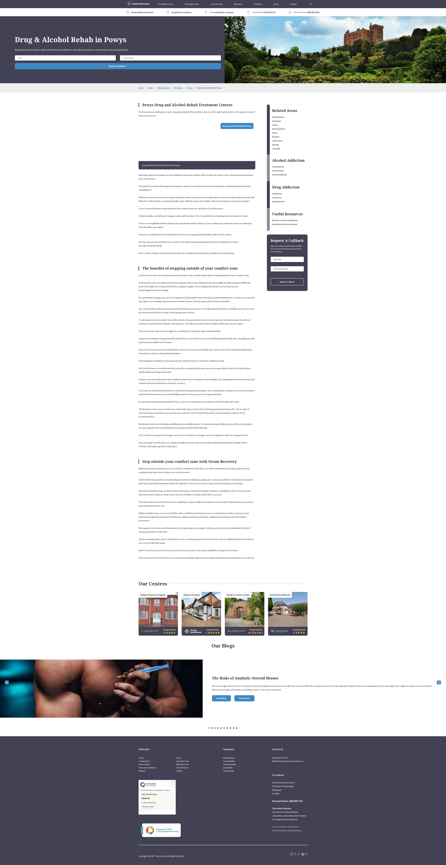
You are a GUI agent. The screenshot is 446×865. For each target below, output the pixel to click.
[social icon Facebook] (291, 854)
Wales (150, 88)
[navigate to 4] (221, 728)
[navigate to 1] (211, 728)
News (178, 758)
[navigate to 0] (208, 728)
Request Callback (287, 282)
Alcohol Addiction (279, 175)
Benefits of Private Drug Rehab (284, 220)
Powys (190, 88)
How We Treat (216, 4)
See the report (148, 807)
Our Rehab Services (165, 4)
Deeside (275, 145)
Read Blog (221, 698)
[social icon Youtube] (295, 854)
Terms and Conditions (147, 767)
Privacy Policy (144, 764)
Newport (275, 137)
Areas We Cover (182, 761)
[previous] (7, 682)
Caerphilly (276, 149)
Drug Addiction (278, 201)
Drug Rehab (277, 194)
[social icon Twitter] (299, 854)
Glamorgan (276, 121)
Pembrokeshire (278, 117)
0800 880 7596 (313, 12)
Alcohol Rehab (278, 167)
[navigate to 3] (218, 728)
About (276, 4)
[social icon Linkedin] (303, 854)
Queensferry (277, 141)
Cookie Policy (144, 761)
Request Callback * (118, 66)
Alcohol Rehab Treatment (142, 12)
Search (311, 3)
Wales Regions (163, 88)
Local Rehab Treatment (224, 12)
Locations (258, 4)
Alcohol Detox (278, 171)
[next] (439, 682)
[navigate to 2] (215, 728)
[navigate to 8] (233, 728)
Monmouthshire (278, 129)
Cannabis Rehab (229, 764)
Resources (238, 4)
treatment (193, 483)
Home (141, 88)
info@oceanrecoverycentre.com (290, 761)
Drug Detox (277, 197)
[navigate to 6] (227, 728)
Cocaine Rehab (229, 761)
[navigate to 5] (224, 728)
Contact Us (244, 698)
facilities (147, 435)
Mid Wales (178, 88)
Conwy (275, 125)
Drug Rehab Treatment (182, 12)
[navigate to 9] (237, 728)
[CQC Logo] (148, 787)
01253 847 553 (269, 12)
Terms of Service (293, 830)
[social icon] (306, 854)
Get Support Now (192, 4)
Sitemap (142, 771)
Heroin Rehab (228, 771)
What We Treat (182, 764)
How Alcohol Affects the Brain (284, 224)
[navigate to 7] (230, 728)
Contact (293, 4)
